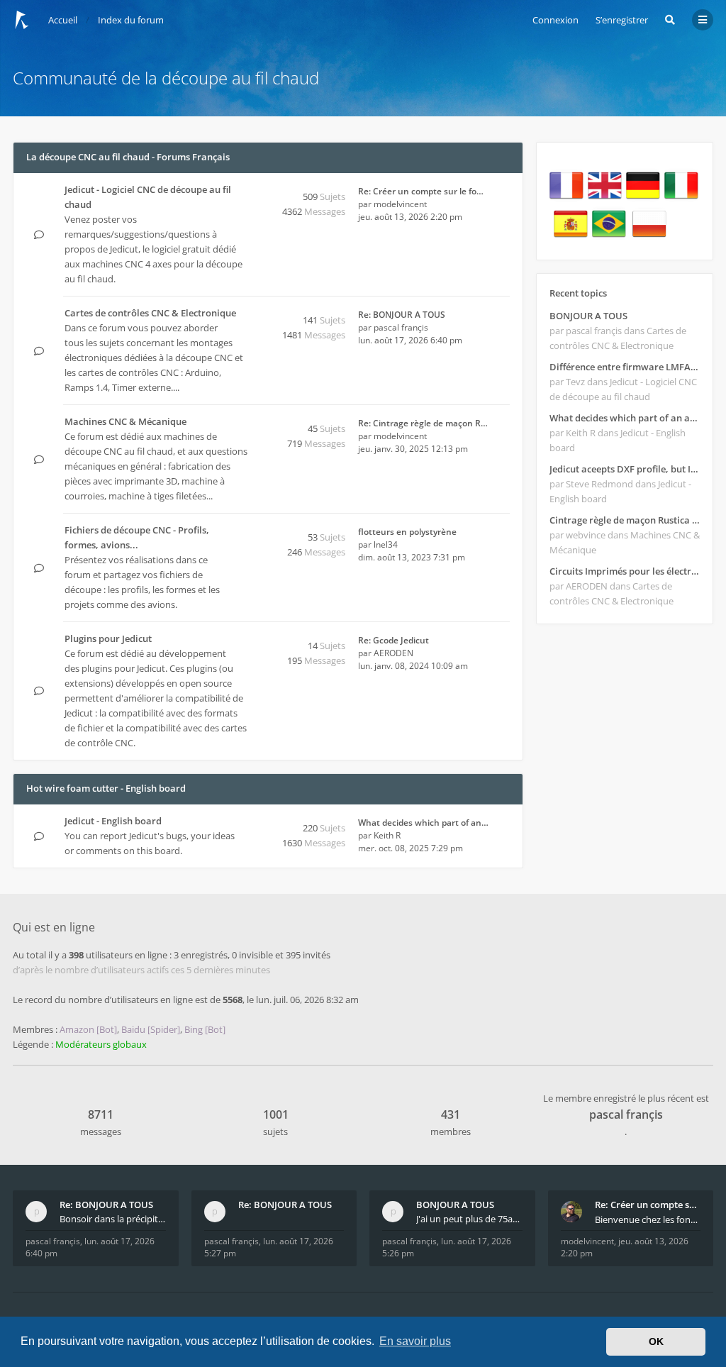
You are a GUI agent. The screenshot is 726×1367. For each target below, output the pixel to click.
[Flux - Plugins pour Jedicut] (243, 639)
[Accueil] (22, 20)
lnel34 (386, 544)
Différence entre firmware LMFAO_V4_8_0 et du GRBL (624, 366)
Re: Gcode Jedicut (393, 640)
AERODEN (393, 653)
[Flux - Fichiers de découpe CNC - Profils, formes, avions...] (243, 561)
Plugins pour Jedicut (108, 638)
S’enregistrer (622, 19)
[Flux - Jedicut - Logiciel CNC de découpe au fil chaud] (243, 220)
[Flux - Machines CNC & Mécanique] (243, 422)
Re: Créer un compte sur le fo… (421, 191)
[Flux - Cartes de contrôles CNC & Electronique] (243, 329)
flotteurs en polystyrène (407, 532)
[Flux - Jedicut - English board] (243, 822)
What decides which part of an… (423, 823)
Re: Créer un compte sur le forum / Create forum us (648, 1204)
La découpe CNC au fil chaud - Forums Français (128, 156)
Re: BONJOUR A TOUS (401, 315)
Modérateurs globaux (101, 1044)
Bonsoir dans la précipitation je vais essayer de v (113, 1218)
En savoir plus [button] (415, 1341)
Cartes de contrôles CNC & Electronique (150, 312)
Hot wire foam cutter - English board (106, 788)
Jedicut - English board (113, 820)
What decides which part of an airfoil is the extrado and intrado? (624, 417)
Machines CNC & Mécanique (125, 421)
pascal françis (401, 327)
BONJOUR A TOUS (588, 315)
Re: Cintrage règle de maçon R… (423, 423)
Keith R (387, 835)
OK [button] (656, 1341)
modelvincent (400, 204)
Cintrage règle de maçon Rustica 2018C (624, 520)
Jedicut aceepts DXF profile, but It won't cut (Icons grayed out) (624, 469)
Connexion (555, 19)
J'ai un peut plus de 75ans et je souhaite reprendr (469, 1218)
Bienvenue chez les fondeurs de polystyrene (648, 1219)
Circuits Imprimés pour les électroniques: (624, 571)
